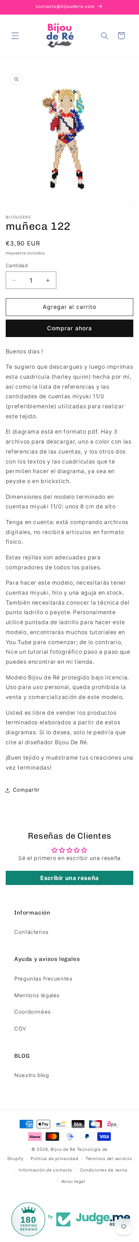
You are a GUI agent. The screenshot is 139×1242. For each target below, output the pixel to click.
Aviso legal (73, 1181)
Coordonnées (32, 1012)
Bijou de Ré (63, 1149)
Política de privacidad (54, 1158)
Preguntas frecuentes (43, 979)
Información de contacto (45, 1170)
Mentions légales (37, 995)
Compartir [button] (26, 790)
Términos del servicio (109, 1158)
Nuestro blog (31, 1075)
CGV (20, 1028)
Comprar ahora (69, 328)
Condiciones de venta (104, 1170)
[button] (15, 35)
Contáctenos (31, 932)
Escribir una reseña (69, 877)
